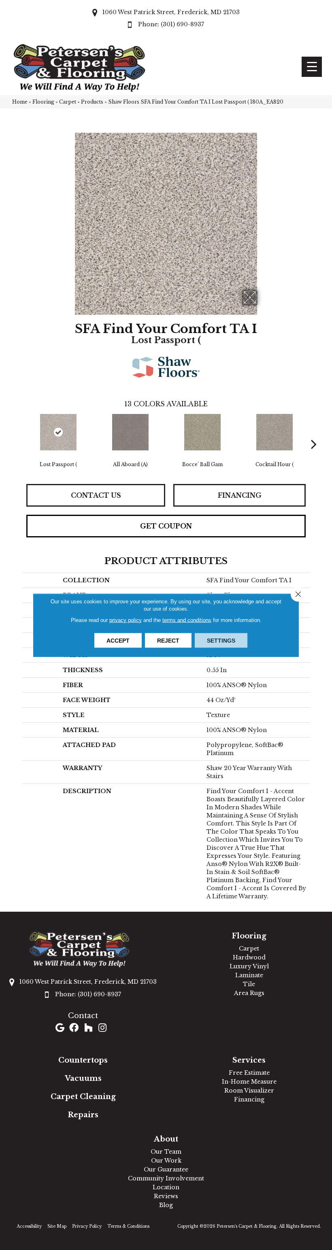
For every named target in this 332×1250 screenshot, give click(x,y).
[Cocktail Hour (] (274, 432)
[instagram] (102, 1028)
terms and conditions (186, 620)
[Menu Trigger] (312, 67)
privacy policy (125, 620)
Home (20, 102)
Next (314, 432)
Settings (221, 640)
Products (92, 102)
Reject (168, 640)
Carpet (67, 102)
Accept (118, 640)
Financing (240, 495)
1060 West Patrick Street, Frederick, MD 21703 (171, 12)
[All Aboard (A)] (130, 432)
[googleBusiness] (59, 1028)
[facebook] (74, 1028)
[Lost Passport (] (58, 432)
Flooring (43, 102)
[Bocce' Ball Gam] (202, 432)
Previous (18, 432)
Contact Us (96, 495)
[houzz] (88, 1028)
